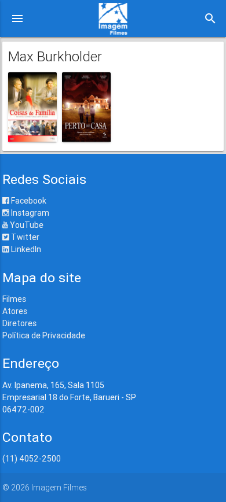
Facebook (27, 200)
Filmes (14, 299)
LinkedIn (25, 249)
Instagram (29, 213)
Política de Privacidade (43, 335)
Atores (14, 311)
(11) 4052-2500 (31, 458)
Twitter (24, 237)
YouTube (25, 225)
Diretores (19, 323)
